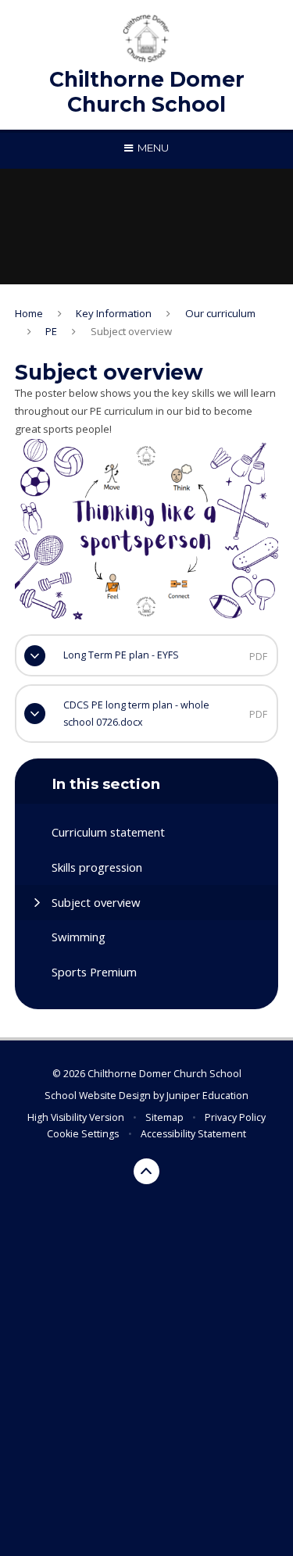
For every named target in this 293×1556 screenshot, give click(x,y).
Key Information (114, 313)
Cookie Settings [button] (83, 1133)
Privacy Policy (235, 1117)
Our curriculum (220, 313)
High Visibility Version (75, 1117)
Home (29, 313)
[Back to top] (147, 1171)
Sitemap (164, 1117)
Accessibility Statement (193, 1133)
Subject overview (131, 331)
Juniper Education (207, 1095)
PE (51, 331)
